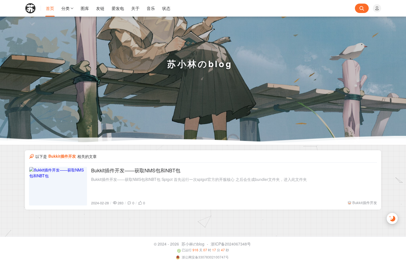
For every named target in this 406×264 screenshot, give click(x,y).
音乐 (151, 8)
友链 (100, 8)
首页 (50, 8)
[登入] (377, 8)
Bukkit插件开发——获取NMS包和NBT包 (135, 170)
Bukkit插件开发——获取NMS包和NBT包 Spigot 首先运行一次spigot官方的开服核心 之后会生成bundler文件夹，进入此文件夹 (199, 179)
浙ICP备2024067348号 (231, 244)
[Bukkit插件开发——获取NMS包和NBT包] (58, 186)
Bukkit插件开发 (364, 202)
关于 (135, 8)
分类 (65, 8)
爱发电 (118, 8)
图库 (85, 8)
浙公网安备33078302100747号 (205, 257)
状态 (166, 8)
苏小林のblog (192, 244)
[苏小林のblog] (33, 8)
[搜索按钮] (362, 8)
